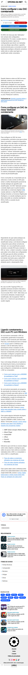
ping (21, 131)
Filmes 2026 (22, 597)
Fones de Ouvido (12, 6)
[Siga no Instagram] (12, 660)
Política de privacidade (14, 656)
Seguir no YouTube (21, 22)
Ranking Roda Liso (5, 600)
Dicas (4, 578)
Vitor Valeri (6, 20)
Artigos (4, 574)
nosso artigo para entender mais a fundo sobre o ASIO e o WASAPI (13, 409)
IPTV (8, 604)
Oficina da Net (4, 6)
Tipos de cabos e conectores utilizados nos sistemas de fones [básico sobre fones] (15, 547)
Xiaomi (16, 597)
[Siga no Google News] (16, 660)
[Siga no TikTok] (19, 660)
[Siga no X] (9, 660)
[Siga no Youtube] (14, 660)
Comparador (6, 568)
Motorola (14, 594)
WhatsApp (3, 597)
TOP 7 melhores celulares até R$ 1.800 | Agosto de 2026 (15, 622)
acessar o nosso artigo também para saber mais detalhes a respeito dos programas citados (13, 423)
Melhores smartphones (13, 612)
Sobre (14, 651)
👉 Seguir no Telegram (14, 26)
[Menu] (2, 2)
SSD (25, 393)
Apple (2, 594)
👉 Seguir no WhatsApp (14, 29)
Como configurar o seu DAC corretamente (14, 10)
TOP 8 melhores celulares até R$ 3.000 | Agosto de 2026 (15, 614)
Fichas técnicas (7, 565)
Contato (14, 653)
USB (23, 190)
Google (7, 343)
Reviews (5, 571)
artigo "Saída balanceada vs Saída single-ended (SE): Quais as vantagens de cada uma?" (13, 475)
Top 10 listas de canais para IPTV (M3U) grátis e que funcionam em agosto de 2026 (15, 608)
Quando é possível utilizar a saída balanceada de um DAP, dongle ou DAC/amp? (13, 100)
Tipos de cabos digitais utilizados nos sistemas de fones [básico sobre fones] (16, 539)
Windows (10, 597)
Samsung (21, 594)
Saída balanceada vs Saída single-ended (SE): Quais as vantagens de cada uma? (16, 555)
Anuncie (14, 649)
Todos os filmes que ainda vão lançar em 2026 (15, 629)
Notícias (4, 581)
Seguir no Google (8, 22)
